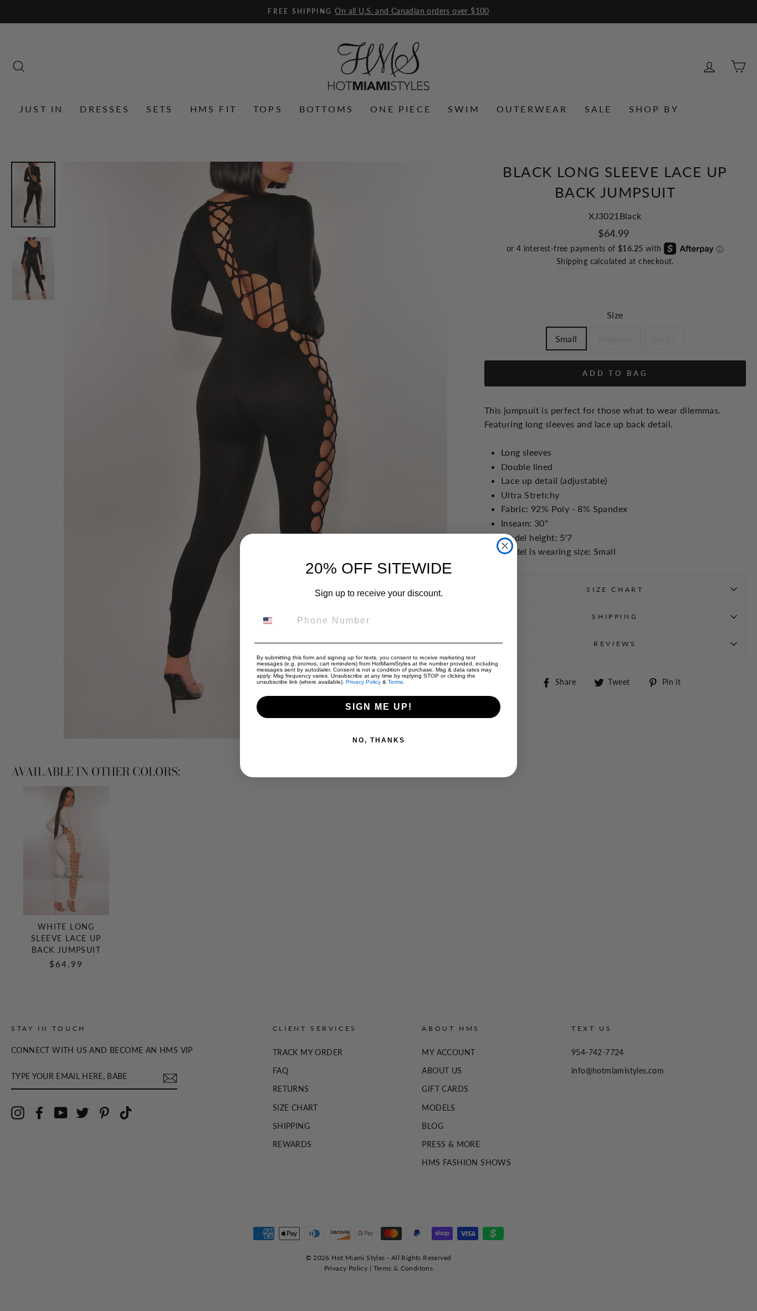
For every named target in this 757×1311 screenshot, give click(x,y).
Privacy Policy (363, 682)
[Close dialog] (505, 546)
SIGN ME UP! (378, 706)
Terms (395, 682)
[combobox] (274, 620)
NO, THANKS (378, 740)
